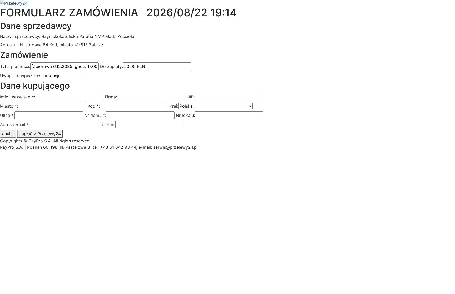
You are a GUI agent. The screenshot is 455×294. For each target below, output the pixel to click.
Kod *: (94, 106)
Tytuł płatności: (15, 66)
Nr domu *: (95, 115)
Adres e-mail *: (15, 124)
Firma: (111, 96)
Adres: (6, 44)
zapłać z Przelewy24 (40, 133)
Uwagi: (7, 75)
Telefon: (107, 124)
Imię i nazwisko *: (17, 96)
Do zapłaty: (111, 66)
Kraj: (174, 106)
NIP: (191, 96)
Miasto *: (9, 106)
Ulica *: (7, 115)
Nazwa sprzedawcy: (20, 36)
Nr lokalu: (185, 115)
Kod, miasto (61, 44)
